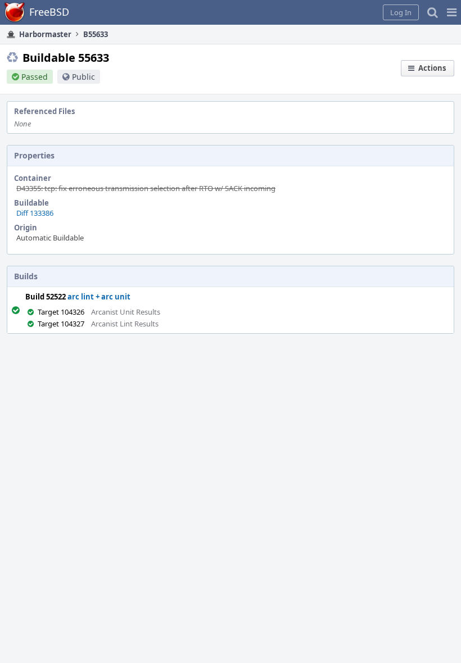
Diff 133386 (34, 213)
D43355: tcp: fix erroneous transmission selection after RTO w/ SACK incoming (145, 188)
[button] (451, 12)
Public (83, 76)
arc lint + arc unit (98, 297)
